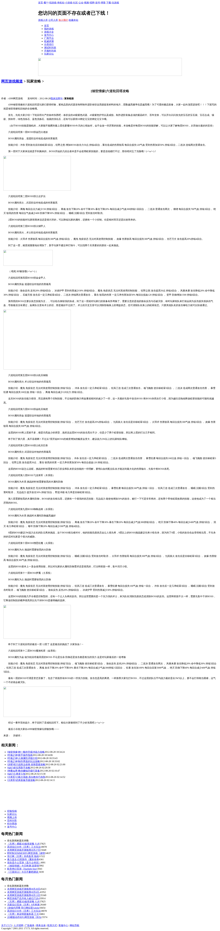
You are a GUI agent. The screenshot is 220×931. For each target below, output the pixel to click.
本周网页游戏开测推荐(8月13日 (23, 895)
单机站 (60, 2)
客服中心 (63, 925)
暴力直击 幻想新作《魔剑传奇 (23, 859)
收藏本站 (73, 20)
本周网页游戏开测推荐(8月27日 (23, 850)
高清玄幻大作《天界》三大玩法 (24, 847)
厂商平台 (49, 38)
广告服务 (29, 925)
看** (46, 2)
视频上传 (12, 817)
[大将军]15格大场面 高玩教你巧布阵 (26, 777)
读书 (97, 2)
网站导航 (74, 925)
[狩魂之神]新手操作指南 (20, 755)
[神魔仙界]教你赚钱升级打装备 (23, 770)
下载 (108, 2)
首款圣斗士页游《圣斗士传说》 (24, 862)
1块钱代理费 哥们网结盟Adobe (23, 908)
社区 (75, 2)
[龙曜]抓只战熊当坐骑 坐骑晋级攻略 (26, 764)
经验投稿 (12, 811)
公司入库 (53, 20)
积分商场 (12, 823)
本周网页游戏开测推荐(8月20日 (23, 889)
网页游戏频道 (12, 81)
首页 (40, 2)
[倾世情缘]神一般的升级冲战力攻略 (26, 752)
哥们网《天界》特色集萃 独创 (23, 856)
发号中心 (49, 35)
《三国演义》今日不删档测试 (23, 872)
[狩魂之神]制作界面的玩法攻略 (23, 761)
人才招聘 (18, 925)
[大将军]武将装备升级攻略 (21, 780)
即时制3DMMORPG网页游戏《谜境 (26, 853)
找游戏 (52, 2)
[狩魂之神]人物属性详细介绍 (22, 758)
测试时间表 (50, 47)
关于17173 (6, 925)
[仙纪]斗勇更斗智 (16, 774)
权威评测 (49, 41)
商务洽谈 (41, 925)
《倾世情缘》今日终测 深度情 (23, 865)
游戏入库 (43, 20)
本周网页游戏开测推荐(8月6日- (23, 892)
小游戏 (68, 2)
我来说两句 (57, 98)
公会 (81, 2)
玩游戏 (115, 2)
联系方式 (52, 925)
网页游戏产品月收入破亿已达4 (23, 898)
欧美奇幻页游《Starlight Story (22, 869)
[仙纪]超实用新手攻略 (18, 767)
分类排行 (49, 44)
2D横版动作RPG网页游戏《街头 (24, 917)
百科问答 (12, 820)
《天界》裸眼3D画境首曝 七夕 (23, 843)
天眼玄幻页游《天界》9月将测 (23, 904)
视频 (86, 2)
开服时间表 (50, 50)
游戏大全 (49, 32)
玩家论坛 (49, 54)
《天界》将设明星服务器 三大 (23, 914)
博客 (103, 2)
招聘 (92, 2)
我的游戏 (49, 28)
